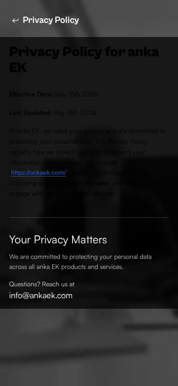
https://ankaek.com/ (38, 172)
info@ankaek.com (41, 295)
